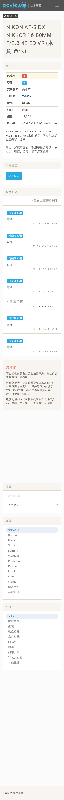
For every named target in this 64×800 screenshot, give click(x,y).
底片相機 (14, 636)
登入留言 (13, 176)
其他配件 (14, 662)
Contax (13, 587)
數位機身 (14, 621)
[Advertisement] (32, 445)
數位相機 (14, 631)
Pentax (12, 566)
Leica (11, 576)
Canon (12, 535)
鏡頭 (11, 626)
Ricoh (12, 571)
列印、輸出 (15, 652)
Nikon (12, 540)
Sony (11, 545)
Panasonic (15, 561)
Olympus (14, 555)
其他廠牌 (14, 592)
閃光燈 (12, 642)
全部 (11, 616)
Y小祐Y (27, 96)
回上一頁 (12, 15)
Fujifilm (13, 550)
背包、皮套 (15, 657)
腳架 (11, 647)
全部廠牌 (14, 529)
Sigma (12, 581)
